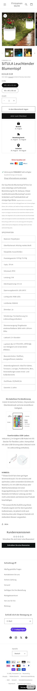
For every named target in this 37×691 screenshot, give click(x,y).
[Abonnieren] (30, 621)
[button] (4, 4)
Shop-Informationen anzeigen (15, 178)
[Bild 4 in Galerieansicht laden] (28, 52)
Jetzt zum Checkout (18, 116)
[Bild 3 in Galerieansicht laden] (18, 52)
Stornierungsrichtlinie (24, 683)
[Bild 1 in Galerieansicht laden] (9, 52)
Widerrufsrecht (14, 676)
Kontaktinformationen (25, 680)
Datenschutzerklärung (27, 676)
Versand (10, 77)
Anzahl (4, 96)
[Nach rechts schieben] (34, 53)
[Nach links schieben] (2, 53)
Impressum (12, 683)
